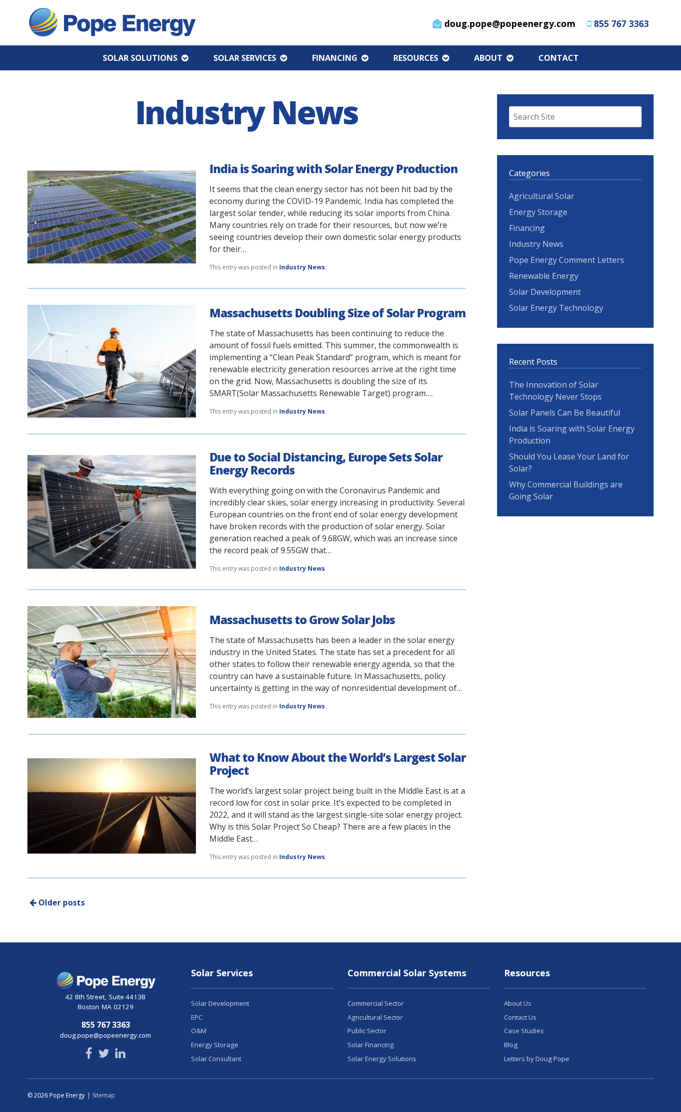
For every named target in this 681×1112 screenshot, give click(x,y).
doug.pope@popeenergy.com (508, 23)
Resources (415, 57)
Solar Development (545, 291)
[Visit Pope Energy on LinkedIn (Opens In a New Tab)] (120, 1054)
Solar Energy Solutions (381, 1058)
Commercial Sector (375, 1003)
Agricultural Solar (541, 196)
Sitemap (103, 1095)
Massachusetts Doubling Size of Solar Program (337, 313)
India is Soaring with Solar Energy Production (333, 169)
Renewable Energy (543, 275)
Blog (510, 1044)
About (488, 57)
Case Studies (524, 1030)
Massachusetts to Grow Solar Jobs (302, 620)
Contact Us (520, 1017)
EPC (196, 1017)
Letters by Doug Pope (536, 1058)
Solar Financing (370, 1044)
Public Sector (366, 1030)
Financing (334, 57)
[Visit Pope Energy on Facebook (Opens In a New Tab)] (88, 1054)
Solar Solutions (140, 57)
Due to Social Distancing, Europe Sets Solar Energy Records (325, 463)
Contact (558, 57)
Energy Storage (538, 212)
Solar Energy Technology (556, 307)
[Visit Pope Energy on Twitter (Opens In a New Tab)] (103, 1054)
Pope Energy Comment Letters (566, 259)
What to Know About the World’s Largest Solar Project (337, 763)
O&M (198, 1030)
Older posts (60, 902)
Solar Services (244, 57)
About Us (517, 1003)
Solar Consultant (216, 1058)
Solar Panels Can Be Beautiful (564, 412)
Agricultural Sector (375, 1017)
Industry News (302, 267)
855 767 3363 (621, 23)
